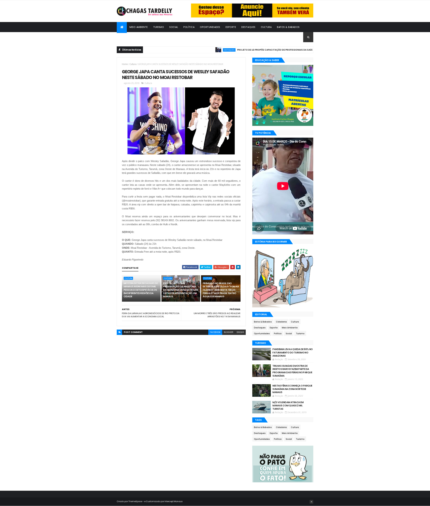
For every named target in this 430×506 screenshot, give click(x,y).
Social (173, 27)
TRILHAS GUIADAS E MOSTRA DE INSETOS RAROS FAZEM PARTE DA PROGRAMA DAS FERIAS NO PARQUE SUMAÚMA (292, 370)
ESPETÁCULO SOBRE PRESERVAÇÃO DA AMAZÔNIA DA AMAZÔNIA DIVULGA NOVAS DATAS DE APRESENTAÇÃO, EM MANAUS (180, 290)
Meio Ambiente (139, 27)
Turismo (158, 27)
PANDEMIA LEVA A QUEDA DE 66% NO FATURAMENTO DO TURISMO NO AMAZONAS (292, 352)
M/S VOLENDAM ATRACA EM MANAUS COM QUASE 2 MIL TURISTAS (288, 406)
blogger (228, 332)
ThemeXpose (135, 501)
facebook (215, 332)
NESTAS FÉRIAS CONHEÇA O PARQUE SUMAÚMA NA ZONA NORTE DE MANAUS (292, 389)
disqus (240, 332)
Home (125, 64)
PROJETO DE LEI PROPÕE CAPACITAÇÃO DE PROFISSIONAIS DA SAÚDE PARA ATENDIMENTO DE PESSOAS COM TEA (284, 49)
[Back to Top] (311, 502)
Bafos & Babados (288, 27)
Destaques (248, 27)
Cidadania (126, 37)
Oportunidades (210, 27)
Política (189, 27)
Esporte (231, 27)
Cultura (266, 27)
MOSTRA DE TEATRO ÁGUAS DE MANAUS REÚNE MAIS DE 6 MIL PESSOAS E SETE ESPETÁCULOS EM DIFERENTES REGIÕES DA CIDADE (141, 290)
